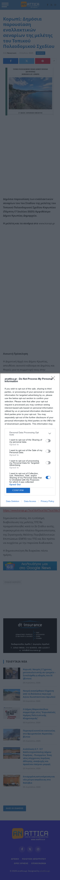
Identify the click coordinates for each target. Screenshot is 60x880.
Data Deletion (12, 501)
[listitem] (30, 433)
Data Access (30, 501)
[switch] (48, 440)
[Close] (54, 379)
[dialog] (30, 440)
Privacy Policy (47, 501)
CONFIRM (18, 490)
